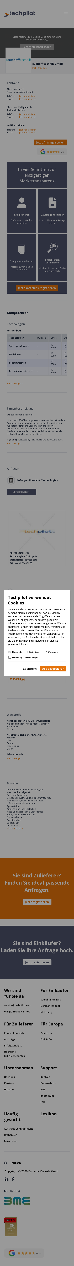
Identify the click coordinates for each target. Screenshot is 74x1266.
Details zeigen (31, 657)
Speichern (30, 669)
